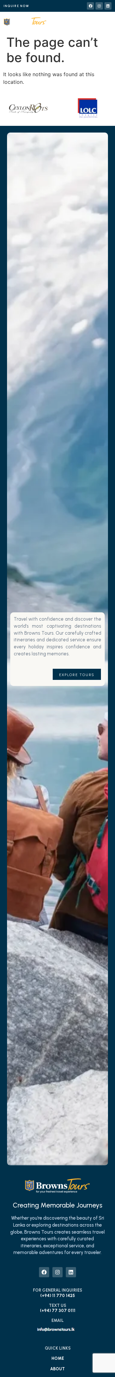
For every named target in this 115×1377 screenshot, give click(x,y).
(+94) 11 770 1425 (57, 1295)
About (57, 1368)
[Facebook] (90, 5)
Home (57, 1358)
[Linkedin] (107, 5)
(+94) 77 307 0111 (57, 1310)
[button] (90, 23)
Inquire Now (16, 6)
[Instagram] (99, 5)
